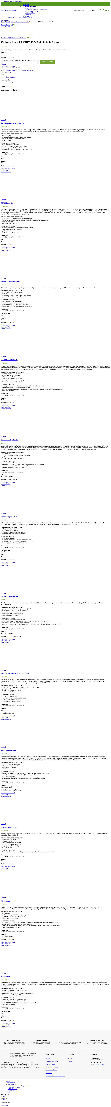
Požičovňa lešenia (30, 13)
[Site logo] (5, 10)
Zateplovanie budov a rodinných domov (36, 9)
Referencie (28, 14)
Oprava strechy (29, 8)
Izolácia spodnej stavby (31, 11)
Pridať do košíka (47, 61)
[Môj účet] (96, 10)
